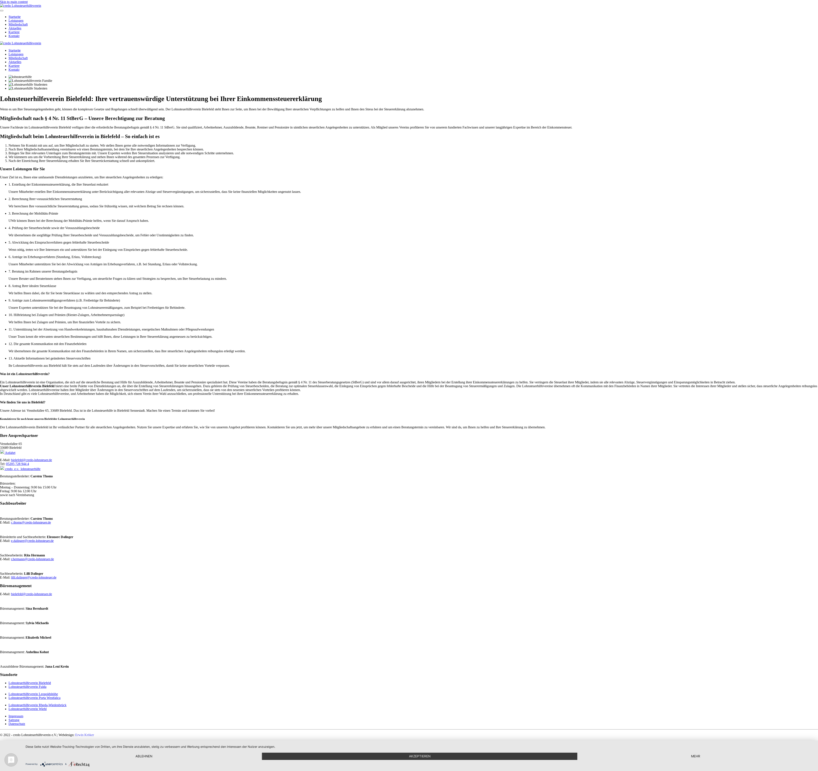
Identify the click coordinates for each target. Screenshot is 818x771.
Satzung (14, 720)
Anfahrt (9, 453)
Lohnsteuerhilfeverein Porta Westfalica (34, 698)
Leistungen (16, 20)
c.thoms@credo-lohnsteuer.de (31, 522)
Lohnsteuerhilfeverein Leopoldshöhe (33, 694)
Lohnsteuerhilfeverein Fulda (27, 687)
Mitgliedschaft (18, 24)
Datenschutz (17, 724)
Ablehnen (143, 756)
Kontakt (14, 36)
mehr (695, 756)
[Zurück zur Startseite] (20, 5)
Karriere (14, 32)
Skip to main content (14, 2)
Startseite (15, 17)
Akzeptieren (420, 756)
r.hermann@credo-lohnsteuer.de (32, 559)
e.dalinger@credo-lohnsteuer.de (32, 541)
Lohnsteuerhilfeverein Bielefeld (30, 683)
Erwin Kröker (84, 735)
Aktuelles (15, 28)
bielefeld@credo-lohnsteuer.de (31, 460)
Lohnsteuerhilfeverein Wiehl (28, 709)
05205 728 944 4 (17, 464)
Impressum (16, 716)
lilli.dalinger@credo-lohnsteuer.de (33, 577)
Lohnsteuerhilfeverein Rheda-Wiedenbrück (37, 705)
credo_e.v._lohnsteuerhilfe (22, 469)
